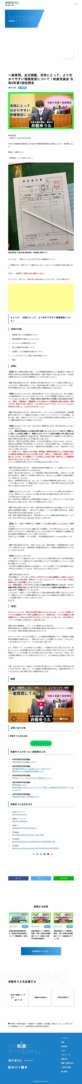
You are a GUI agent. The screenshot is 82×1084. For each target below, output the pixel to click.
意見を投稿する (63, 997)
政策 (62, 1042)
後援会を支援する (41, 997)
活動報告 (64, 1046)
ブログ (63, 1050)
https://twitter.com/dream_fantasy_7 (24, 828)
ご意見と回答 (66, 1067)
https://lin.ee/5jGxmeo (20, 821)
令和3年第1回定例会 (24, 138)
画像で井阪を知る (67, 1063)
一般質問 (22, 88)
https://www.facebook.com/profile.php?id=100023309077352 (33, 841)
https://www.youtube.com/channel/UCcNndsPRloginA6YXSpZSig (35, 848)
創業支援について (20, 785)
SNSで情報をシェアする (18, 996)
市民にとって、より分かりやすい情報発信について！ (33, 778)
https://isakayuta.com (19, 814)
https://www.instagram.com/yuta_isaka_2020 (28, 835)
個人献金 (64, 1071)
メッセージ (65, 1038)
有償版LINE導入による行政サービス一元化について (32, 769)
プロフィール (66, 1054)
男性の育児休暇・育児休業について (26, 797)
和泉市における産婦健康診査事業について (29, 771)
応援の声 (64, 1059)
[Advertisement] (41, 298)
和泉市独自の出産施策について (25, 762)
